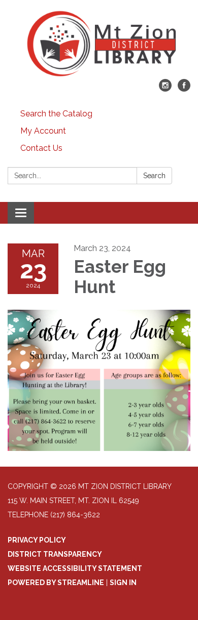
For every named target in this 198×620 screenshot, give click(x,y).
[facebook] (184, 89)
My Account (43, 131)
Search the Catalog (56, 113)
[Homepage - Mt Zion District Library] (99, 44)
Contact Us (41, 148)
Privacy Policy (37, 540)
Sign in (123, 582)
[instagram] (165, 89)
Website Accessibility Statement (75, 568)
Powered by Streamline (56, 582)
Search (154, 176)
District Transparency (55, 554)
